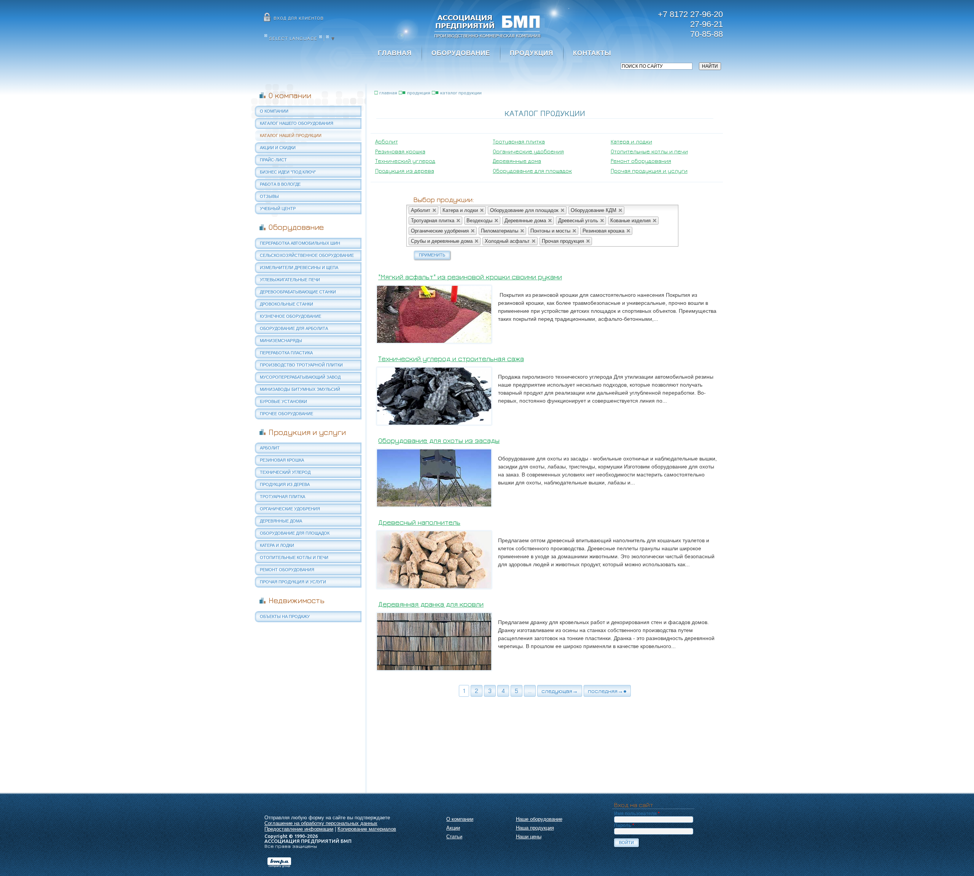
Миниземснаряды (281, 340)
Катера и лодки (277, 545)
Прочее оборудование (286, 413)
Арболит (270, 448)
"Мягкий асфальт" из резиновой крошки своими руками (470, 277)
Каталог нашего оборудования (296, 123)
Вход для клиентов (299, 18)
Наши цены (528, 836)
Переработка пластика (286, 352)
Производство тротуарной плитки (301, 365)
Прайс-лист (273, 160)
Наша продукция (535, 828)
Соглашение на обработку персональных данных (320, 823)
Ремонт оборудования (287, 569)
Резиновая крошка (282, 460)
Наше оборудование (539, 819)
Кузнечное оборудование (290, 316)
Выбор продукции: (443, 200)
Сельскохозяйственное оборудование (307, 255)
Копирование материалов (366, 829)
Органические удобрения (290, 508)
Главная (395, 53)
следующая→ (559, 691)
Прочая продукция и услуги (293, 582)
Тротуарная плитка (282, 496)
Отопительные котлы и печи (294, 557)
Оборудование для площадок (294, 533)
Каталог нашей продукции (290, 135)
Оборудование (460, 53)
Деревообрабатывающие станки (298, 292)
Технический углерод (285, 472)
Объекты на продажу (285, 616)
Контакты (592, 53)
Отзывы (269, 196)
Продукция (531, 53)
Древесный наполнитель (419, 522)
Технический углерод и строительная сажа (451, 359)
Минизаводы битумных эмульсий (300, 389)
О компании (274, 111)
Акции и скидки (278, 147)
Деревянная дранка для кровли (431, 604)
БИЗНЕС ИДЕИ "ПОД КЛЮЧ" (288, 172)
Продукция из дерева (285, 484)
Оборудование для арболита (294, 328)
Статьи (454, 836)
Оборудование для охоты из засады (439, 440)
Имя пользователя (637, 813)
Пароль (624, 825)
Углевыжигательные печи (290, 279)
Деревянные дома (281, 521)
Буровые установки (283, 401)
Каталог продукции (461, 93)
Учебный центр (278, 208)
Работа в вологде (280, 184)
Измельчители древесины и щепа (299, 267)
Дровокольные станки (286, 304)
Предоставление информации (298, 829)
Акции (453, 828)
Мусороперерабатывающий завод (300, 377)
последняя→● (607, 691)
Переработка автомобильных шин (300, 243)
